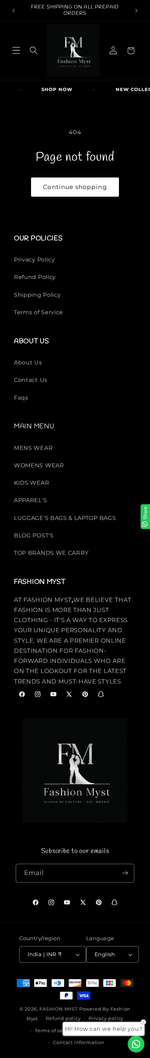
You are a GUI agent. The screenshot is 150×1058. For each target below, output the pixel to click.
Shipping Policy (37, 294)
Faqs (21, 397)
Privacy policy (106, 1018)
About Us (28, 362)
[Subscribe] (125, 873)
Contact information (78, 1042)
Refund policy (63, 1018)
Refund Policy (35, 276)
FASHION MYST (59, 1009)
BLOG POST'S (34, 535)
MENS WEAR (33, 447)
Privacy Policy (34, 259)
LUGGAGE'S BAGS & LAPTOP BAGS (65, 517)
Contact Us (30, 379)
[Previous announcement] (13, 10)
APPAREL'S (30, 500)
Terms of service (55, 1030)
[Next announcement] (136, 10)
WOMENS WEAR (39, 465)
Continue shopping (75, 186)
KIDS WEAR (31, 482)
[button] (16, 51)
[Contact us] (136, 1044)
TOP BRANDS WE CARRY (51, 552)
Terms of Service (38, 312)
